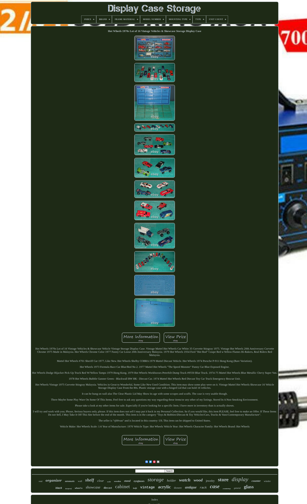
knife (135, 488)
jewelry (210, 480)
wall (80, 481)
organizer (54, 480)
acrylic (164, 486)
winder (267, 481)
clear (100, 480)
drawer (178, 487)
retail (40, 481)
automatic (70, 481)
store (223, 479)
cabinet (122, 486)
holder (171, 480)
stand (127, 480)
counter (256, 480)
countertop (227, 488)
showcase (93, 487)
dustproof (68, 488)
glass (249, 486)
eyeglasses (139, 481)
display (240, 479)
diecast (108, 487)
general (237, 488)
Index (154, 499)
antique (191, 487)
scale (109, 482)
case (215, 486)
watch (184, 479)
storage (156, 479)
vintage (147, 487)
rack (203, 487)
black (58, 488)
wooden (117, 481)
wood (198, 480)
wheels (79, 488)
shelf (89, 480)
